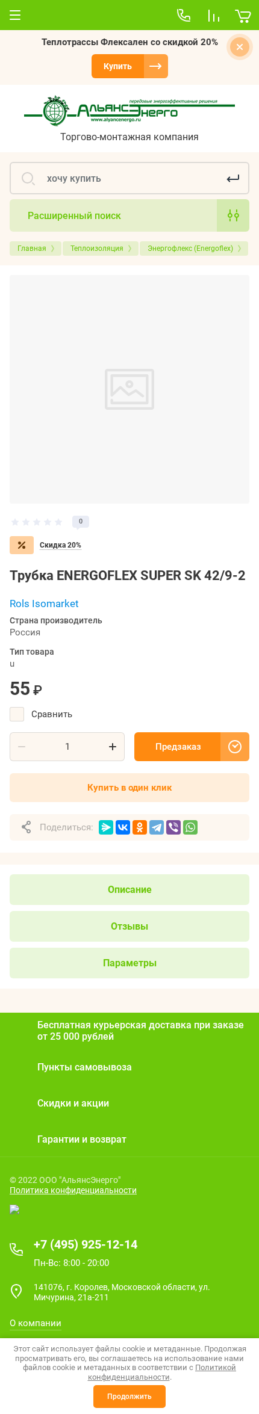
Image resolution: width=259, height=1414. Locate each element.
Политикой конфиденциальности (162, 1372)
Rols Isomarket (44, 603)
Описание (130, 889)
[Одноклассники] (140, 827)
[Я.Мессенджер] (106, 827)
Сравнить (51, 714)
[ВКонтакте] (123, 827)
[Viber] (173, 827)
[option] (129, 389)
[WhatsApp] (190, 827)
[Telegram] (156, 827)
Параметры (130, 963)
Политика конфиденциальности (73, 1190)
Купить (118, 66)
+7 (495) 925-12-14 (85, 1244)
